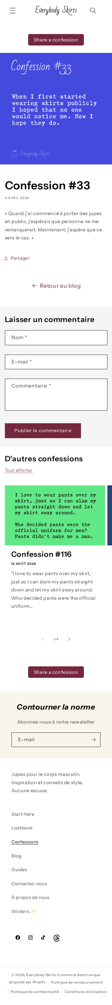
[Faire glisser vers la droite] (69, 639)
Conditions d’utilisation (86, 992)
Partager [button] (20, 258)
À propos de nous (30, 897)
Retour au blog (60, 285)
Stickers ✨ (23, 911)
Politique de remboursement (77, 982)
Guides (19, 869)
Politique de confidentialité (35, 992)
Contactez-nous (29, 883)
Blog (16, 856)
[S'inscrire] (93, 739)
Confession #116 (41, 554)
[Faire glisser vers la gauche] (42, 639)
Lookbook (22, 828)
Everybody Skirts (41, 975)
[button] (13, 10)
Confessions (24, 842)
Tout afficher (19, 470)
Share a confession (56, 40)
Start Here (22, 814)
